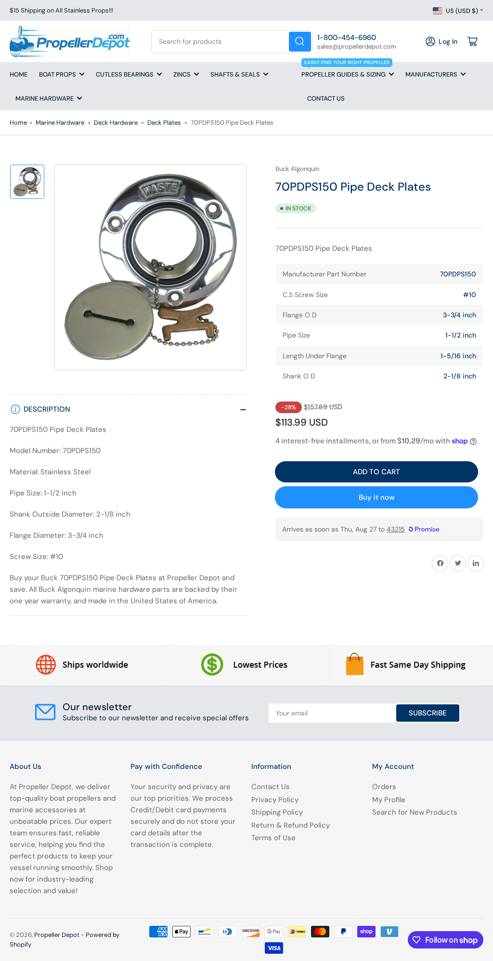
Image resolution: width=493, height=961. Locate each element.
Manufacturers (431, 74)
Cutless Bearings (125, 74)
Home (18, 74)
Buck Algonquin (297, 169)
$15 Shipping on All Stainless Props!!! (61, 10)
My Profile (388, 800)
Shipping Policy (277, 812)
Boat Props (57, 74)
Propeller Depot (56, 935)
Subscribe (428, 713)
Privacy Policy (274, 800)
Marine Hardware (44, 98)
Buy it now (377, 497)
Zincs (182, 74)
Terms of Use (273, 838)
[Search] (300, 41)
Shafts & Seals (235, 74)
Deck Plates (164, 122)
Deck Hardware (116, 122)
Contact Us (326, 98)
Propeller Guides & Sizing (345, 70)
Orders (384, 787)
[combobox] (231, 41)
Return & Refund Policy (290, 825)
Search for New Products (414, 812)
